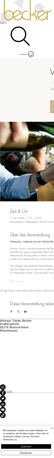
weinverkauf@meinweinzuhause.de (22, 354)
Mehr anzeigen (17, 281)
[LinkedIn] (27, 404)
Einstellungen (26, 452)
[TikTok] (27, 415)
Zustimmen (26, 446)
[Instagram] (27, 387)
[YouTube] (27, 409)
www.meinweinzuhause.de (17, 358)
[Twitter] (27, 398)
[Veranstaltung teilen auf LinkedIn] (25, 311)
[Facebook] (27, 393)
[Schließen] (50, 430)
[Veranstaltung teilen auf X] (18, 311)
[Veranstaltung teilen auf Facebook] (11, 311)
